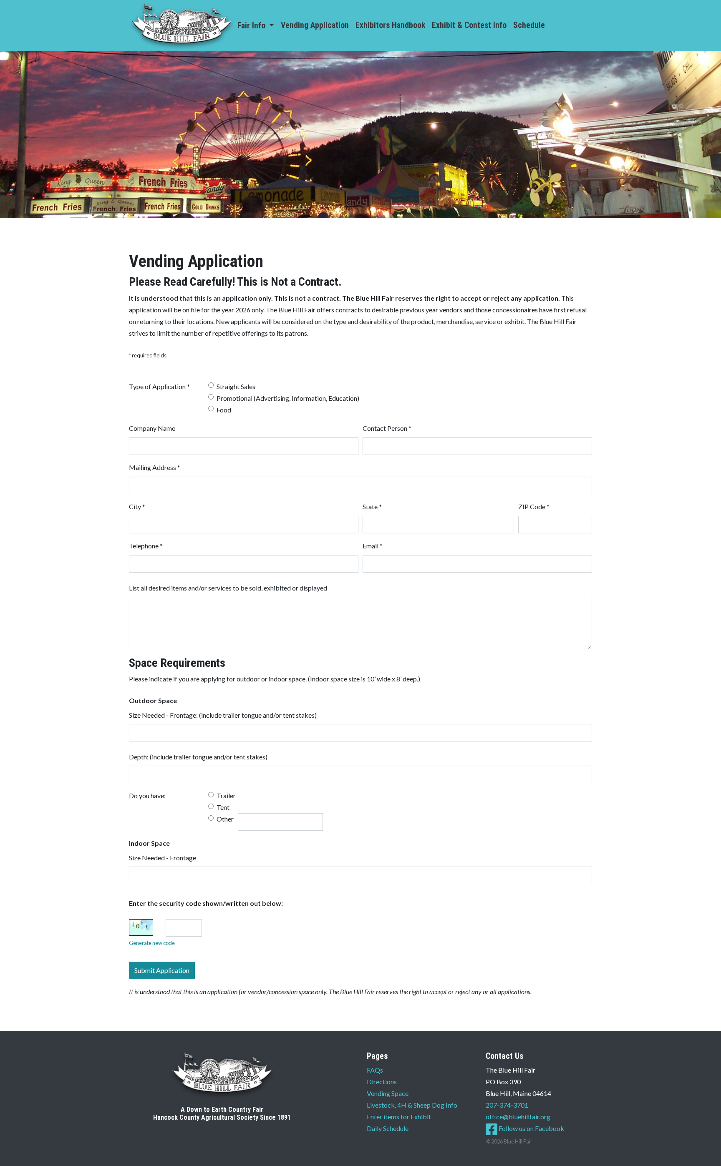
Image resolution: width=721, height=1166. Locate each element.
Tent (223, 807)
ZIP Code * (534, 506)
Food (224, 410)
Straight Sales (236, 386)
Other (225, 819)
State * (372, 506)
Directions (382, 1082)
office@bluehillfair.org (518, 1117)
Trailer (226, 795)
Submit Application (161, 970)
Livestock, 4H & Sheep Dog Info (412, 1105)
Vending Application (315, 25)
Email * (373, 546)
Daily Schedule (387, 1128)
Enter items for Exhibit (399, 1117)
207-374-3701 (507, 1105)
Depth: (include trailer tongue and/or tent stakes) (198, 757)
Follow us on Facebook (530, 1128)
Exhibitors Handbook (390, 25)
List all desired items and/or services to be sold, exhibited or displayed (228, 588)
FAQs (375, 1070)
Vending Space (387, 1093)
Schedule (529, 25)
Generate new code (152, 943)
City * (137, 506)
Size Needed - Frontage (162, 858)
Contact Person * (387, 428)
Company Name (152, 428)
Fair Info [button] (252, 25)
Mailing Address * (154, 467)
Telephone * (146, 546)
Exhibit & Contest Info (469, 25)
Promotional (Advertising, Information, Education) (288, 398)
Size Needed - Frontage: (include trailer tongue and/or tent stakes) (223, 715)
